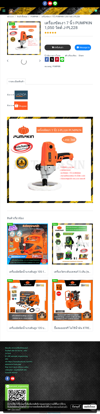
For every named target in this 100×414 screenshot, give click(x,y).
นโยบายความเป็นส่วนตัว (58, 407)
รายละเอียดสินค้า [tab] (16, 81)
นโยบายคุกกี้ (15, 409)
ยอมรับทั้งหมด (89, 407)
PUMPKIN (56, 66)
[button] (89, 11)
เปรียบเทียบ (71, 56)
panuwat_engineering (19, 356)
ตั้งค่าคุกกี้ (76, 407)
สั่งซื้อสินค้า (58, 47)
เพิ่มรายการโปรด (53, 56)
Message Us (84, 47)
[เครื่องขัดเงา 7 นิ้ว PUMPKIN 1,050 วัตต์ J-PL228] (23, 38)
